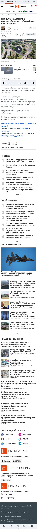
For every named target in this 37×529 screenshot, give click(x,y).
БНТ (2, 1)
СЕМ (2, 509)
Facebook (24, 128)
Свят (14, 11)
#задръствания (8, 147)
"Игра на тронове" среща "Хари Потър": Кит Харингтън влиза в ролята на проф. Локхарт (22, 314)
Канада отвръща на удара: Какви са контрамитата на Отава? (22, 372)
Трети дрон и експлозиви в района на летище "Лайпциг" (22, 293)
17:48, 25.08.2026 (6, 388)
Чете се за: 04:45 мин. (28, 366)
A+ (31, 28)
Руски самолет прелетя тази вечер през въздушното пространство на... (19, 218)
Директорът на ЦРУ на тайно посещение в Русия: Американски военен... (18, 383)
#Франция (19, 147)
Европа (10, 15)
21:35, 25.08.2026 (6, 346)
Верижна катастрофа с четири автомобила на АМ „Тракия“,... (20, 237)
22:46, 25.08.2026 (6, 410)
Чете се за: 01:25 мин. (19, 388)
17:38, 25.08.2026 (6, 398)
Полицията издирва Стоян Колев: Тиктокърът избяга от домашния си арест (20, 206)
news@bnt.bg (9, 498)
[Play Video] (18, 49)
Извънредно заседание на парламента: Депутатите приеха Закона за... (15, 394)
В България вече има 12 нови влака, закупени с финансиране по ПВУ (15, 343)
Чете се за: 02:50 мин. (19, 410)
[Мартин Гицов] (3, 28)
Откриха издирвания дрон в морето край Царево (22, 351)
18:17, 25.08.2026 (15, 366)
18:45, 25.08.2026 (16, 376)
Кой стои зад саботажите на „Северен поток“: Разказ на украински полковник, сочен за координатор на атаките (23, 283)
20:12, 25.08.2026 (15, 353)
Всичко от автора (12, 29)
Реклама (18, 194)
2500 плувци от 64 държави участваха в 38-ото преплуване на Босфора (20, 172)
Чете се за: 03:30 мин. (19, 398)
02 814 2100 (8, 494)
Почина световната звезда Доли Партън (20, 166)
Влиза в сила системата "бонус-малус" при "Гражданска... (20, 178)
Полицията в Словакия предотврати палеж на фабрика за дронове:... (18, 417)
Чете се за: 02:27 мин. (28, 376)
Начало (4, 15)
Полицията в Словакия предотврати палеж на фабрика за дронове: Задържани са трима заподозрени (18, 273)
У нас (28, 346)
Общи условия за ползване (10, 506)
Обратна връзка (26, 506)
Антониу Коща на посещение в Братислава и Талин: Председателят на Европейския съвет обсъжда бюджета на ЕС (22, 304)
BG (34, 1)
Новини (7, 11)
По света (18, 15)
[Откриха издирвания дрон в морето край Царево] (5, 353)
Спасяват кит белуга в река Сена (21, 69)
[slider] (11, 83)
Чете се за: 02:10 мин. (19, 346)
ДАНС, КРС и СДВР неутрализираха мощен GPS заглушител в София (18, 231)
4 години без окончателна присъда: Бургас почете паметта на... (14, 406)
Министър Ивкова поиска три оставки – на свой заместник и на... (19, 190)
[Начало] (2, 11)
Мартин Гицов (13, 28)
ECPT (7, 509)
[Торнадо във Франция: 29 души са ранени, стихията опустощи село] (5, 326)
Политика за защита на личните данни (14, 512)
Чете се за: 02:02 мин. (19, 422)
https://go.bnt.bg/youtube (12, 136)
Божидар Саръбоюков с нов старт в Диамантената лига (19, 183)
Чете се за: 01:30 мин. (28, 353)
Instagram (5, 131)
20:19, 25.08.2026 (6, 422)
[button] (31, 526)
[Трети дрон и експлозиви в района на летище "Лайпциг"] (5, 295)
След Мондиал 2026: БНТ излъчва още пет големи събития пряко (20, 212)
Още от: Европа (12, 244)
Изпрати (6, 480)
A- (34, 28)
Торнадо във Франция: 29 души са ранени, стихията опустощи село (22, 324)
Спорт (19, 11)
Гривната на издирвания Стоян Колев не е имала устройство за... (21, 161)
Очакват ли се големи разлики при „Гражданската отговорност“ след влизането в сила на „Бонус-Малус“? (20, 362)
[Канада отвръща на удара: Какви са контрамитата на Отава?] (5, 374)
